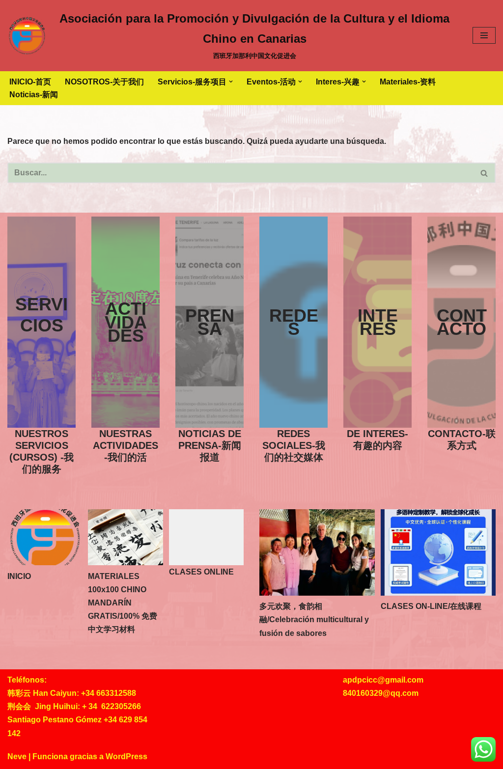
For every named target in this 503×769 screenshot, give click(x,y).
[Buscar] (485, 173)
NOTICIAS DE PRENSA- (209, 445)
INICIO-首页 (30, 82)
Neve (17, 756)
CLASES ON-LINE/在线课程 (431, 606)
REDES (293, 322)
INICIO (19, 576)
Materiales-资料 (408, 82)
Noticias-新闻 (33, 94)
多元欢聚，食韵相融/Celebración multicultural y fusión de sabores (314, 619)
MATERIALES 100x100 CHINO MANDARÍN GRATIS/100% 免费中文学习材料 (122, 603)
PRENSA (209, 322)
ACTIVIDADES (126, 322)
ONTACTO (462, 322)
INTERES (378, 322)
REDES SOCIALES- (293, 445)
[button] (231, 81)
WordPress (126, 756)
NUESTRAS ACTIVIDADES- (125, 445)
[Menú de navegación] (484, 35)
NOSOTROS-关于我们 (104, 82)
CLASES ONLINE (201, 572)
